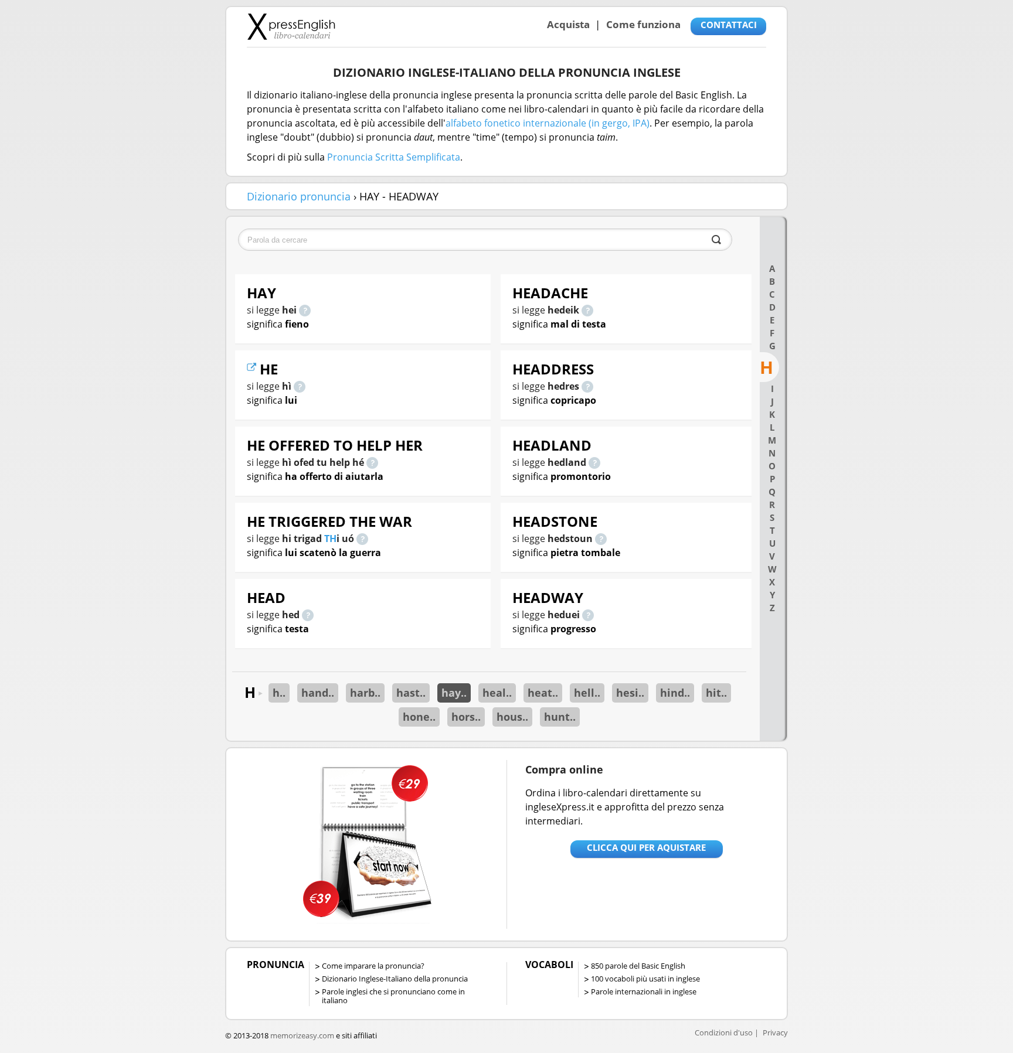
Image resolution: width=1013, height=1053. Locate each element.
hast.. (411, 693)
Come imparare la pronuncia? (373, 965)
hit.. (716, 693)
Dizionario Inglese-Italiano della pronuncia (395, 978)
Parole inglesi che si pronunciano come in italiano (393, 996)
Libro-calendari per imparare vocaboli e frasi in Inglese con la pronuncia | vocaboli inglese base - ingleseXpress (291, 26)
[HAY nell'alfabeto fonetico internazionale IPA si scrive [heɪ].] (305, 310)
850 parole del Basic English (638, 965)
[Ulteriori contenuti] (253, 369)
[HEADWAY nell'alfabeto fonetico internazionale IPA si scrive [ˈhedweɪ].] (588, 614)
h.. (279, 693)
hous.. (512, 717)
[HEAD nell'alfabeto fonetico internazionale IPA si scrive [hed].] (308, 614)
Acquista (568, 24)
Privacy (775, 1032)
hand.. (317, 693)
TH (330, 538)
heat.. (543, 693)
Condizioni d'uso (724, 1032)
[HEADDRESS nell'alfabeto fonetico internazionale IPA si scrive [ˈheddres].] (587, 386)
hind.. (675, 693)
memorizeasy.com (302, 1035)
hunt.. (560, 717)
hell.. (587, 693)
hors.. (466, 717)
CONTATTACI (729, 24)
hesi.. (630, 693)
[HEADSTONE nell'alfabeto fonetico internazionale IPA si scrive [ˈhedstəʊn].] (601, 538)
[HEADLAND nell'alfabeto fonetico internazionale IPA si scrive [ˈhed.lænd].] (594, 462)
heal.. (497, 693)
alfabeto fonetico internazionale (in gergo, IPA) (548, 123)
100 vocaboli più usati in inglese (645, 978)
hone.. (419, 717)
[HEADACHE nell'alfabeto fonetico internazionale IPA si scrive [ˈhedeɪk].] (587, 310)
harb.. (365, 693)
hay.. (454, 693)
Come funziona (643, 24)
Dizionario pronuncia (299, 196)
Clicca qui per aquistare (646, 847)
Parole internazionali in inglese (643, 991)
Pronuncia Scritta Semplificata (393, 157)
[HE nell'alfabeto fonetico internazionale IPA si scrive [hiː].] (299, 386)
